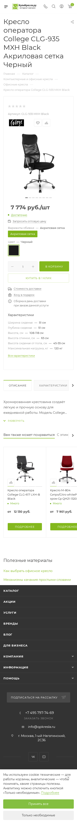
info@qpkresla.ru (41, 727)
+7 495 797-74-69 (39, 713)
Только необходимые (38, 815)
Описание (17, 385)
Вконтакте (33, 756)
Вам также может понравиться (29, 435)
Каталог (11, 590)
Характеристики (53, 385)
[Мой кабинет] (62, 7)
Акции (9, 601)
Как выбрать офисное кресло (28, 571)
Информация (15, 667)
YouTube (44, 756)
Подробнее (50, 793)
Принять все (38, 804)
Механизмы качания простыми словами (37, 580)
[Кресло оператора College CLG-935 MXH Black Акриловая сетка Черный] (38, 163)
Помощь (11, 678)
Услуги (9, 612)
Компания (13, 656)
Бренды (10, 623)
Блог (7, 634)
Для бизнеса (15, 645)
